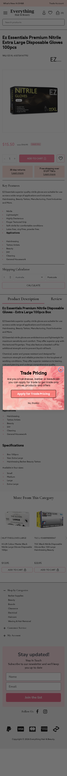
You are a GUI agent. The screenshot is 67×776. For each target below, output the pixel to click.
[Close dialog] (60, 369)
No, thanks (33, 403)
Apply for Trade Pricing (33, 394)
